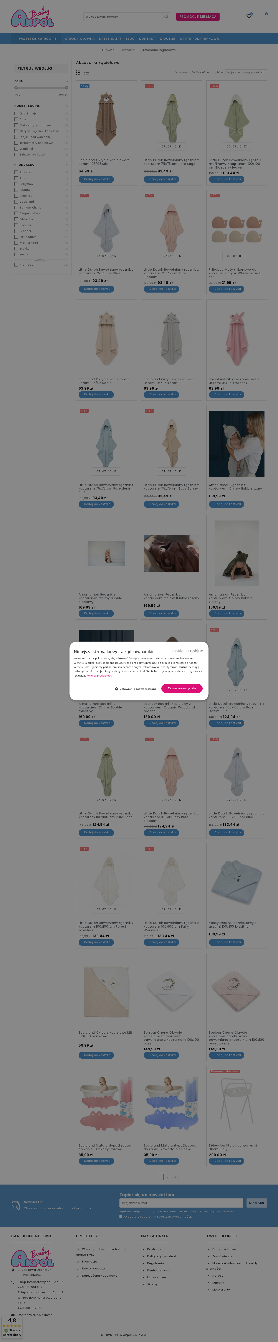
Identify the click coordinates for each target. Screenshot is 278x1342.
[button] (137, 688)
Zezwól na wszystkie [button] (182, 688)
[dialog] (139, 671)
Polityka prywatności (99, 675)
